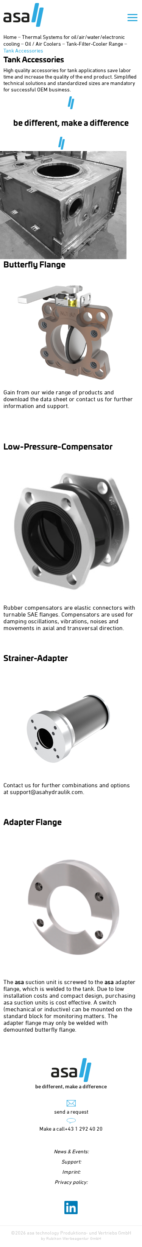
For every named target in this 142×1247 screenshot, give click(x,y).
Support (70, 1161)
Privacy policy (70, 1182)
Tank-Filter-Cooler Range (94, 43)
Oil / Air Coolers (43, 43)
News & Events (70, 1151)
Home (10, 37)
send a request (71, 1111)
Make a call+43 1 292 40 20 (71, 1128)
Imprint (70, 1171)
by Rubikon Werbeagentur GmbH (71, 1238)
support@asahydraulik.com (46, 791)
